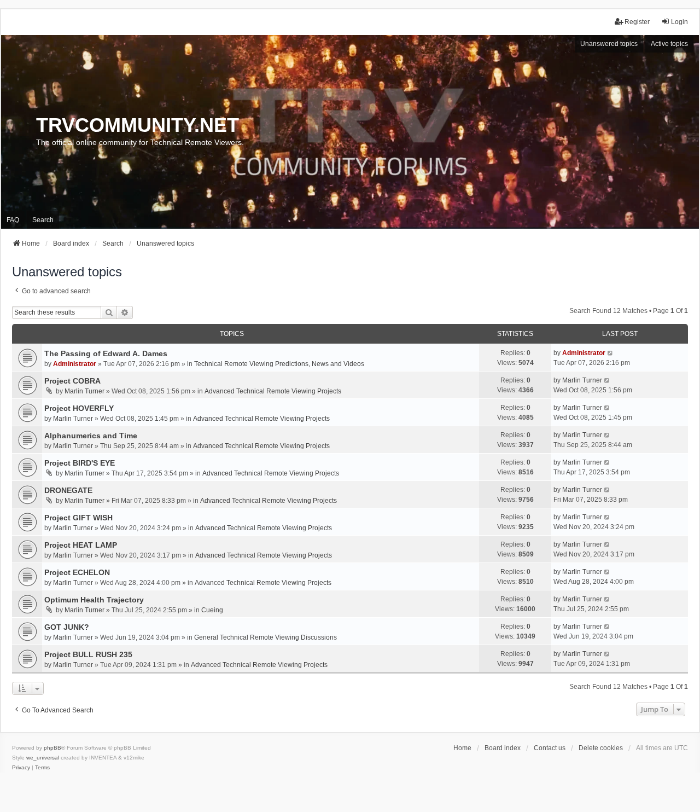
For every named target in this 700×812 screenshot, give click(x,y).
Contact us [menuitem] (549, 748)
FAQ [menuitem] (13, 220)
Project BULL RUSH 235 (88, 654)
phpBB (52, 748)
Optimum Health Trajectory (94, 599)
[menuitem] (21, 768)
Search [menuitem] (43, 220)
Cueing (212, 610)
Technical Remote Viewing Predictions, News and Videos (279, 364)
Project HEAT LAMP (80, 545)
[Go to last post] (610, 353)
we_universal (42, 758)
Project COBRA (72, 380)
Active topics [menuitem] (669, 44)
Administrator (74, 364)
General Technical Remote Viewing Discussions (265, 637)
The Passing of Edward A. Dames (105, 353)
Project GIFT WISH (78, 517)
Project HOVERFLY (79, 408)
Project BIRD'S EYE (79, 463)
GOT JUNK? (66, 627)
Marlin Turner (84, 391)
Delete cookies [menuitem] (601, 748)
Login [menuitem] (679, 22)
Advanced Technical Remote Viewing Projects (273, 391)
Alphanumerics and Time (90, 435)
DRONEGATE (68, 490)
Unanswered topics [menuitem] (609, 44)
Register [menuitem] (637, 22)
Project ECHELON (77, 572)
